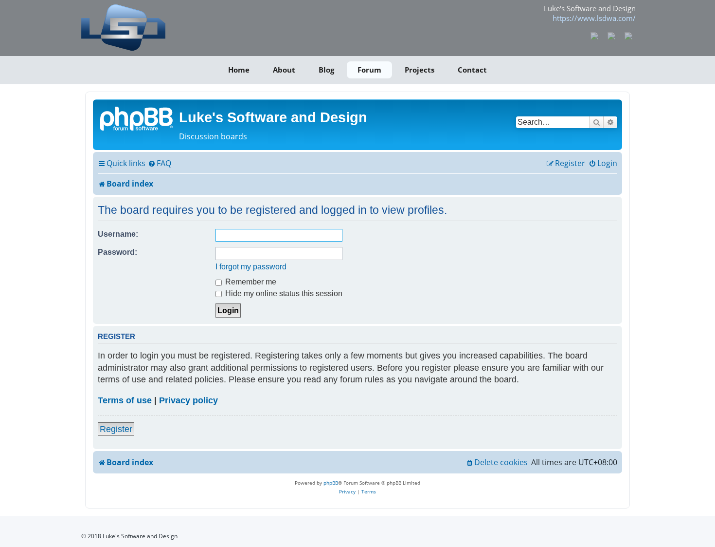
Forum (369, 70)
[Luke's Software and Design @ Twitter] (628, 35)
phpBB (330, 482)
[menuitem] (159, 163)
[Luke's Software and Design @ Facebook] (594, 35)
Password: (117, 251)
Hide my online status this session (282, 293)
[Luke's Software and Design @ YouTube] (611, 35)
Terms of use (125, 400)
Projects (419, 70)
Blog (326, 70)
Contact (472, 70)
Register (116, 429)
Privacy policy (188, 400)
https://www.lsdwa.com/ (594, 18)
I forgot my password (250, 266)
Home (239, 70)
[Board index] (137, 118)
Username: (118, 233)
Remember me (249, 281)
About (284, 70)
